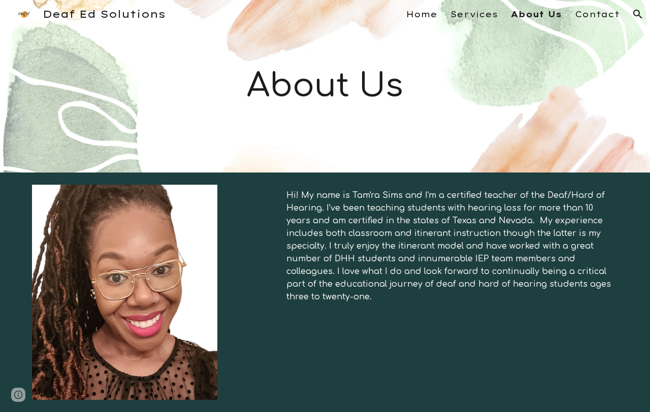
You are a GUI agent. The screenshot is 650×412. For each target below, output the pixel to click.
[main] (325, 86)
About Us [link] (536, 14)
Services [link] (474, 14)
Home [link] (421, 14)
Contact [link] (597, 14)
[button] (638, 14)
